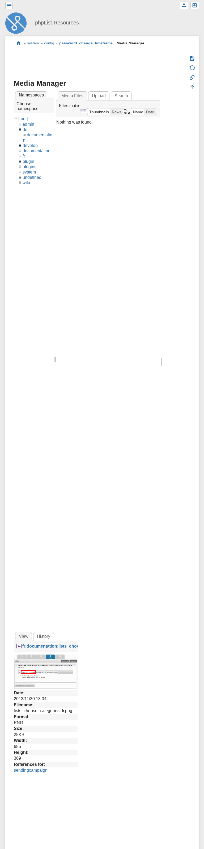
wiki (26, 182)
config (49, 43)
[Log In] (194, 5)
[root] (23, 118)
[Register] (184, 5)
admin (28, 124)
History (43, 636)
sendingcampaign (31, 770)
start (18, 43)
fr (24, 156)
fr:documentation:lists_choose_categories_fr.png (72, 646)
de (25, 129)
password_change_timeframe (86, 43)
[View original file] (46, 671)
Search (121, 96)
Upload (99, 96)
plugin (28, 161)
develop (30, 145)
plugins (29, 166)
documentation (36, 151)
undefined (32, 177)
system (33, 43)
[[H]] (18, 22)
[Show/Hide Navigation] (9, 5)
